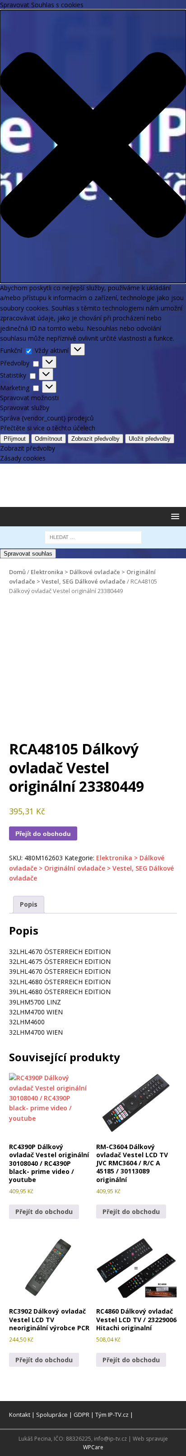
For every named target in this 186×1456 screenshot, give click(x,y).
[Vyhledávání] (93, 536)
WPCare (93, 1447)
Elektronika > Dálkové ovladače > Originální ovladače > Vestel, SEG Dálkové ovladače (91, 868)
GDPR (81, 1414)
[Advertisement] (97, 484)
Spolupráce (52, 1414)
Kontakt (19, 1414)
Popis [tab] (28, 904)
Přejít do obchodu (43, 833)
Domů (17, 572)
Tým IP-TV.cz (112, 1414)
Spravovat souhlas (28, 553)
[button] (173, 516)
